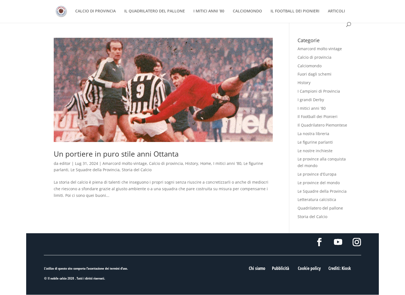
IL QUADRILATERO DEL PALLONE (154, 11)
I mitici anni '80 (227, 163)
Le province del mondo (319, 182)
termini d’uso (118, 268)
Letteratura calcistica (317, 199)
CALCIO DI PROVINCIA (95, 11)
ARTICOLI (336, 11)
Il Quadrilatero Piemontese (322, 125)
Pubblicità (280, 268)
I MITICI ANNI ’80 (208, 11)
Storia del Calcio (137, 169)
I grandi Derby (311, 99)
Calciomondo (310, 65)
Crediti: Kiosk (339, 268)
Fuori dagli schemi (314, 74)
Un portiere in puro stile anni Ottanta (116, 154)
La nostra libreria (313, 133)
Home (205, 163)
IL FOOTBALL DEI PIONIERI (295, 11)
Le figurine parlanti (315, 142)
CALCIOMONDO (247, 11)
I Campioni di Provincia (319, 91)
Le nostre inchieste (315, 150)
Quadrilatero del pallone (320, 208)
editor (65, 163)
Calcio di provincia (166, 163)
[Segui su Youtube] (338, 242)
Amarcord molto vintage (124, 163)
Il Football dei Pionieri (317, 116)
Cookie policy (309, 268)
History (191, 163)
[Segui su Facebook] (319, 242)
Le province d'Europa (317, 174)
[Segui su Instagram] (357, 242)
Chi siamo (257, 268)
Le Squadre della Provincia (95, 169)
